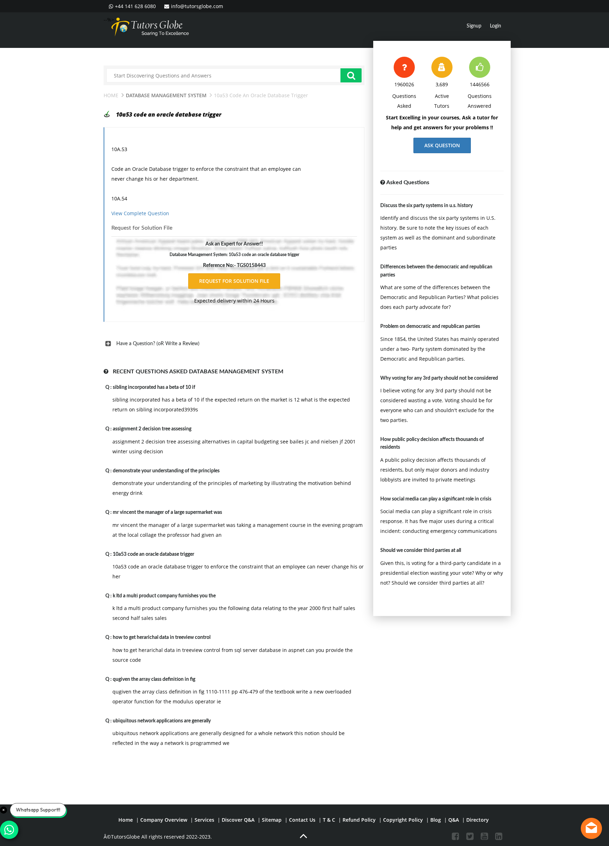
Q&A (453, 819)
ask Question (442, 145)
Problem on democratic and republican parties (430, 326)
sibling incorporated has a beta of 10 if (154, 387)
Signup (474, 26)
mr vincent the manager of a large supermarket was (167, 512)
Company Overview (163, 819)
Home (111, 95)
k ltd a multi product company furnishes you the (164, 595)
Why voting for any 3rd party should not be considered (439, 378)
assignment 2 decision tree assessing (152, 429)
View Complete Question (140, 213)
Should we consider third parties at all (420, 550)
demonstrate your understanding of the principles (166, 470)
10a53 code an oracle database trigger (153, 554)
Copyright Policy (403, 819)
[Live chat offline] (591, 828)
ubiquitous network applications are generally (162, 721)
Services (204, 819)
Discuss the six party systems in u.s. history (426, 205)
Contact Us (302, 819)
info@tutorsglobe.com (197, 6)
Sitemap (272, 819)
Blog (435, 819)
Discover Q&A (238, 819)
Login (495, 26)
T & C (329, 819)
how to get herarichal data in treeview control (161, 637)
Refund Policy (359, 819)
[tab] (234, 343)
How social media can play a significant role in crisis (435, 499)
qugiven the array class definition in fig (154, 679)
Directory (477, 819)
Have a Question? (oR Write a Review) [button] (157, 343)
